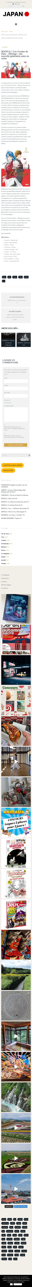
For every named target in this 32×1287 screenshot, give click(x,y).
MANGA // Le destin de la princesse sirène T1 (15, 502)
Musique (23, 1243)
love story (10, 1239)
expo (11, 1227)
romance (17, 1251)
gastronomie (9, 1231)
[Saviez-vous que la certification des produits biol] (16, 975)
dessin (25, 1223)
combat (20, 1219)
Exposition (18, 1227)
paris (15, 1247)
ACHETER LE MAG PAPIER (12, 465)
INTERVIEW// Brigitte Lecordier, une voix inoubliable (14, 486)
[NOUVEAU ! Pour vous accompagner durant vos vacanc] (16, 914)
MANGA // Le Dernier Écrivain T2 (11, 505)
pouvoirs (4, 1251)
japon (4, 277)
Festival (24, 1227)
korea (15, 1235)
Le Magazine (5, 575)
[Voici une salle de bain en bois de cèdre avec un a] (16, 1036)
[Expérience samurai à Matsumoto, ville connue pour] (16, 761)
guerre (17, 1231)
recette (11, 1251)
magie (23, 1239)
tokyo (17, 1254)
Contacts (4, 581)
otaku (21, 277)
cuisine (12, 1223)
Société (3, 560)
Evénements (5, 543)
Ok (11, 1284)
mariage (17, 1243)
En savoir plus (17, 1284)
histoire (23, 1231)
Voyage (3, 563)
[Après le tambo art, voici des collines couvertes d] (16, 1128)
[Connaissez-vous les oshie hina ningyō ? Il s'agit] (16, 792)
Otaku (11, 31)
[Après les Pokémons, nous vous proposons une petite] (16, 1006)
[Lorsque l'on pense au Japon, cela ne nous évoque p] (16, 1097)
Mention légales (6, 585)
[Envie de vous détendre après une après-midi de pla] (16, 883)
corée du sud (5, 1223)
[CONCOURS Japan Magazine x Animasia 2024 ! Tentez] (16, 822)
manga (15, 277)
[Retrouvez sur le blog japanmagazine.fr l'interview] (16, 670)
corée (26, 1219)
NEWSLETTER (8, 470)
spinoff (26, 277)
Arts (2, 537)
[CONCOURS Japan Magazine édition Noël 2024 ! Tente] (16, 700)
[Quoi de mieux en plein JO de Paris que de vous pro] (16, 853)
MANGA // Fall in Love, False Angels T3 (13, 512)
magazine (17, 1239)
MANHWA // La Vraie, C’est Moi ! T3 (13, 515)
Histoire (3, 547)
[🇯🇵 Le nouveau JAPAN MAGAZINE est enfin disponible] (16, 639)
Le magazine (5, 553)
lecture (26, 1235)
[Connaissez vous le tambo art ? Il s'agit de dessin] (16, 1158)
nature (4, 1247)
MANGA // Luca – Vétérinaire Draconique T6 (15, 508)
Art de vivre (5, 534)
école (15, 1258)
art (14, 1219)
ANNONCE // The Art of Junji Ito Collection (14, 495)
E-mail (6, 385)
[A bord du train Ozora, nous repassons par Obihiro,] (16, 1189)
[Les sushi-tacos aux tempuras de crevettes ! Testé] (16, 731)
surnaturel (10, 1254)
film (3, 1231)
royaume (24, 1251)
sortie (4, 1254)
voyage (22, 1254)
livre (9, 277)
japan (4, 1235)
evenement (5, 1227)
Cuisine (3, 540)
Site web (7, 392)
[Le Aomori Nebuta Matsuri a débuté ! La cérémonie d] (16, 945)
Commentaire (9, 406)
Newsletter (4, 588)
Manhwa (10, 1243)
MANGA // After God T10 (9, 498)
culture (18, 1223)
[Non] (30, 1281)
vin (3, 281)
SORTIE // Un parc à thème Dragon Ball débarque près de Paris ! (13, 491)
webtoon (4, 1258)
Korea (3, 550)
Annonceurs (5, 578)
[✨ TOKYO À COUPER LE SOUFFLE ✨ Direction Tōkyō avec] (16, 609)
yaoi (10, 1258)
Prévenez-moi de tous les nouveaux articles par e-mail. (14, 436)
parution (21, 1247)
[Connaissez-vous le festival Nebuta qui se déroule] (16, 1067)
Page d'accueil (4, 31)
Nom (5, 378)
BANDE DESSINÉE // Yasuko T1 (11, 518)
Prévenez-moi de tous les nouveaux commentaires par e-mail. (14, 428)
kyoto (20, 1235)
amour (4, 1219)
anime (10, 1219)
